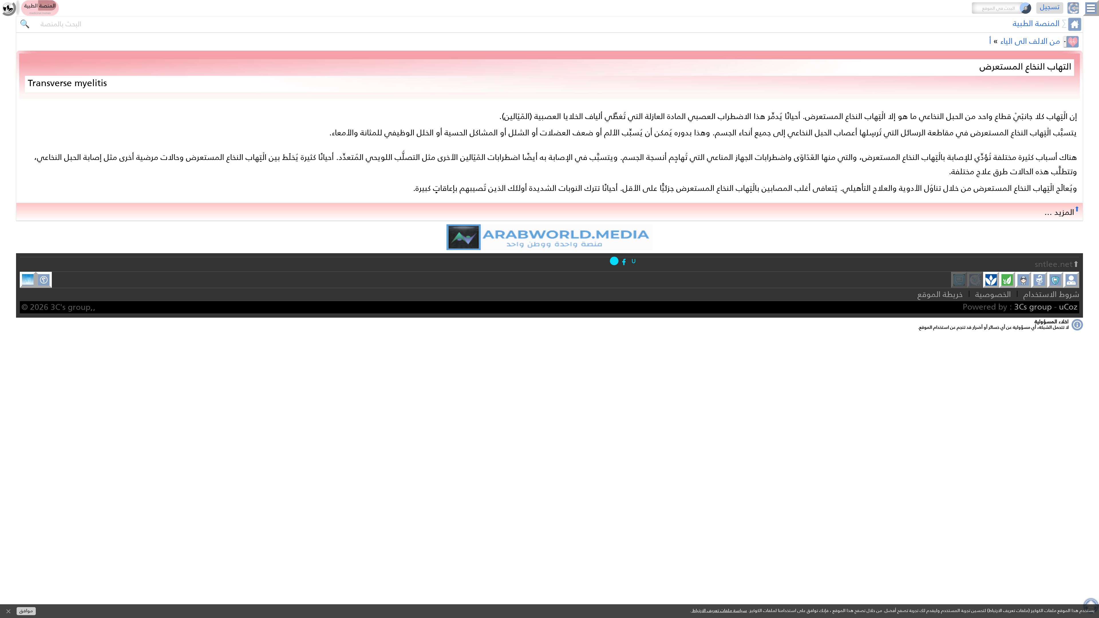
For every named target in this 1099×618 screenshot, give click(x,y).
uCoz (1068, 306)
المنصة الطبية (1036, 23)
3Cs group (1033, 306)
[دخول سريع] (633, 261)
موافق (26, 610)
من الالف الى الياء (1030, 41)
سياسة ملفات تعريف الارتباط (719, 610)
